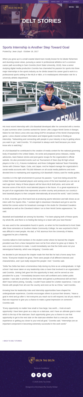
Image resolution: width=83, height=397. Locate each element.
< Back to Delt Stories (12, 341)
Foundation (43, 2)
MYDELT (66, 2)
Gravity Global (51, 387)
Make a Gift (55, 2)
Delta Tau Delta (44, 382)
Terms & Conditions (41, 368)
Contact (75, 2)
